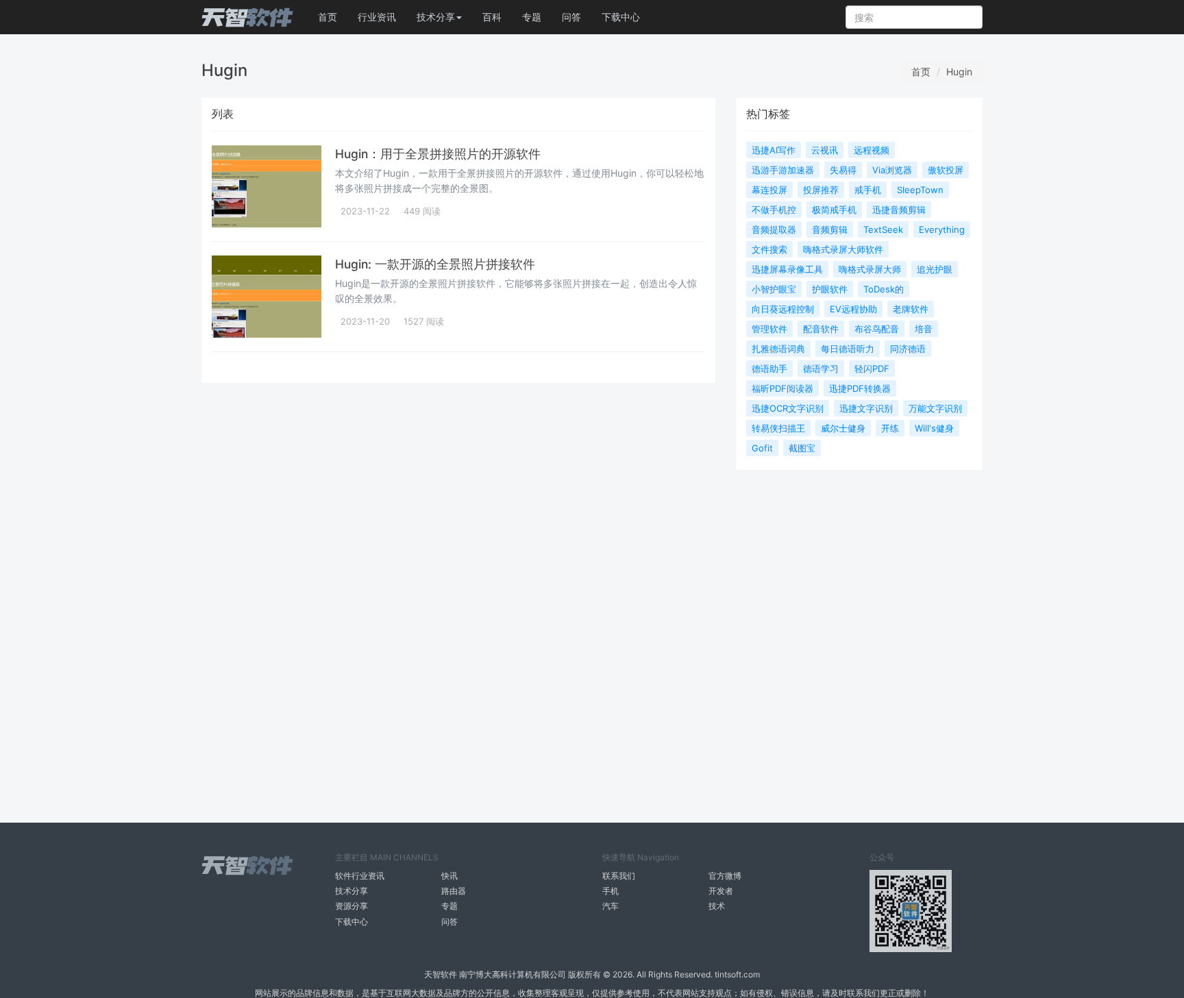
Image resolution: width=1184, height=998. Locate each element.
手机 (610, 891)
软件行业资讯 (359, 876)
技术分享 (351, 891)
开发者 (720, 891)
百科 (492, 17)
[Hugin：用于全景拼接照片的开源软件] (266, 186)
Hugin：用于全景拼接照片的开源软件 (438, 154)
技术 (716, 906)
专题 (531, 17)
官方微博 (724, 876)
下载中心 (621, 17)
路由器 (453, 891)
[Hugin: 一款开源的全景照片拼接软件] (266, 296)
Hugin (959, 71)
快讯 (449, 876)
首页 (327, 17)
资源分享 (351, 906)
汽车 (610, 906)
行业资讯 (377, 17)
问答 (571, 17)
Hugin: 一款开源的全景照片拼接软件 (435, 264)
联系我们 (618, 876)
